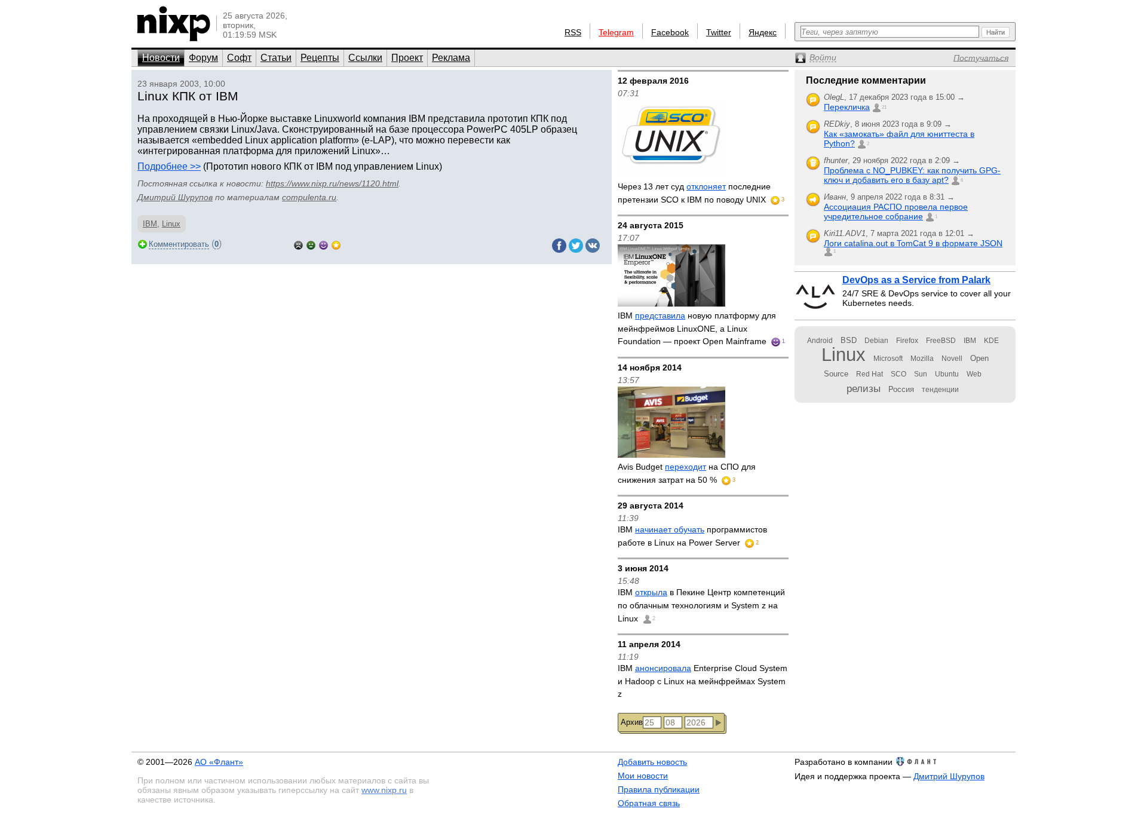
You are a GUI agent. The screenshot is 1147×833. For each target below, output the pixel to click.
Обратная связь (649, 803)
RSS (573, 32)
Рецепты (319, 58)
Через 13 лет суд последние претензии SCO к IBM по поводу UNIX (694, 193)
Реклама (451, 58)
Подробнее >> (169, 166)
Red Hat (869, 374)
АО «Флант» (219, 762)
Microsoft (888, 358)
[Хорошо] (323, 244)
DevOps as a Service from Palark (916, 280)
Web (974, 374)
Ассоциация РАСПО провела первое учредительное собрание (896, 211)
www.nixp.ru (384, 790)
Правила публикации (659, 789)
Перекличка (847, 107)
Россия (901, 389)
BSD (849, 340)
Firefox (907, 340)
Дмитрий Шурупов (175, 197)
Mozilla (922, 358)
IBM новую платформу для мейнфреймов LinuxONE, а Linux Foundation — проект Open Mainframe (697, 328)
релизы (864, 388)
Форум (203, 58)
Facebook (670, 32)
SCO (898, 374)
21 (884, 107)
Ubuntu (947, 374)
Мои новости (643, 775)
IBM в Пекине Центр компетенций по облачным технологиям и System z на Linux (701, 605)
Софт (239, 58)
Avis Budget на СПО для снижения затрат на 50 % (687, 473)
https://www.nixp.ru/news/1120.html (332, 183)
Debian (876, 340)
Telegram (616, 32)
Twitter (718, 32)
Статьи (276, 58)
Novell (951, 358)
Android (820, 340)
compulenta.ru (309, 197)
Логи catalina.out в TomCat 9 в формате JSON (913, 243)
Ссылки (365, 58)
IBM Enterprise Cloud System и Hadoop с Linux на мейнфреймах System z (702, 681)
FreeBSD (941, 340)
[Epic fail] (298, 244)
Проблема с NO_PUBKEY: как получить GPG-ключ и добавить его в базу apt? (912, 175)
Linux (171, 223)
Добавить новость (652, 762)
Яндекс (763, 32)
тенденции (940, 389)
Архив (632, 722)
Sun (920, 374)
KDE (991, 340)
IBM (150, 223)
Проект (407, 58)
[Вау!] (336, 244)
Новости (161, 58)
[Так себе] (310, 244)
